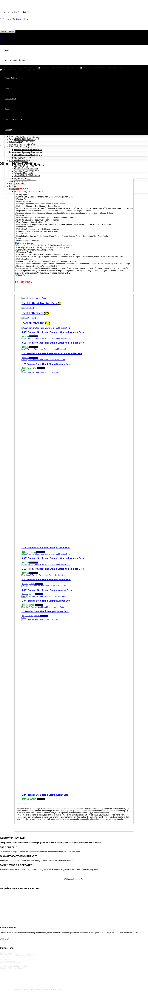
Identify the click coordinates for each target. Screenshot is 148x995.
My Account (5, 19)
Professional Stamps (23, 105)
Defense (13, 186)
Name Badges (10, 99)
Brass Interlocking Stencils (26, 149)
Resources (14, 189)
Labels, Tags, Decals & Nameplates (25, 152)
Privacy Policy (36, 989)
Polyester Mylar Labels (24, 173)
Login (27, 19)
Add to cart (33, 336)
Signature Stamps (22, 121)
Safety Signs (9, 903)
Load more (21, 803)
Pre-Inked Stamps (22, 87)
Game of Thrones (17, 128)
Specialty (8, 130)
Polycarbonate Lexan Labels (27, 176)
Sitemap (60, 989)
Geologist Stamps (26, 113)
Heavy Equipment (17, 184)
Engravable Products (13, 119)
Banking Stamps (21, 124)
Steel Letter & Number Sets (26, 139)
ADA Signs (14, 115)
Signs (7, 109)
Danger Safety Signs (23, 131)
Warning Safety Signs (24, 134)
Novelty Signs (15, 142)
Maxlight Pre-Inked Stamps (30, 90)
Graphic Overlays (22, 160)
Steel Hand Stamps (18, 136)
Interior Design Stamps (29, 116)
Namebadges (10, 914)
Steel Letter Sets (26, 141)
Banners (8, 917)
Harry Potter (14, 131)
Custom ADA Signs (22, 118)
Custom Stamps (16, 84)
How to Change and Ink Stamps (28, 192)
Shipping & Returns (49, 989)
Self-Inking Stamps (22, 95)
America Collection (18, 126)
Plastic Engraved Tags (28, 170)
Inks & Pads (9, 900)
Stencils (8, 923)
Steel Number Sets (27, 144)
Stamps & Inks (11, 78)
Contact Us (17, 19)
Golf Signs (14, 121)
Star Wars (13, 134)
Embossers (9, 88)
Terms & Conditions (21, 989)
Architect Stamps (26, 108)
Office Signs (15, 123)
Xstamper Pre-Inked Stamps (31, 92)
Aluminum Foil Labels (24, 155)
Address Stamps (21, 100)
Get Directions (6, 953)
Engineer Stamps (26, 111)
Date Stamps (20, 97)
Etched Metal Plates (23, 157)
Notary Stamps (21, 103)
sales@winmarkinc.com (10, 962)
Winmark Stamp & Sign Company (23, 977)
